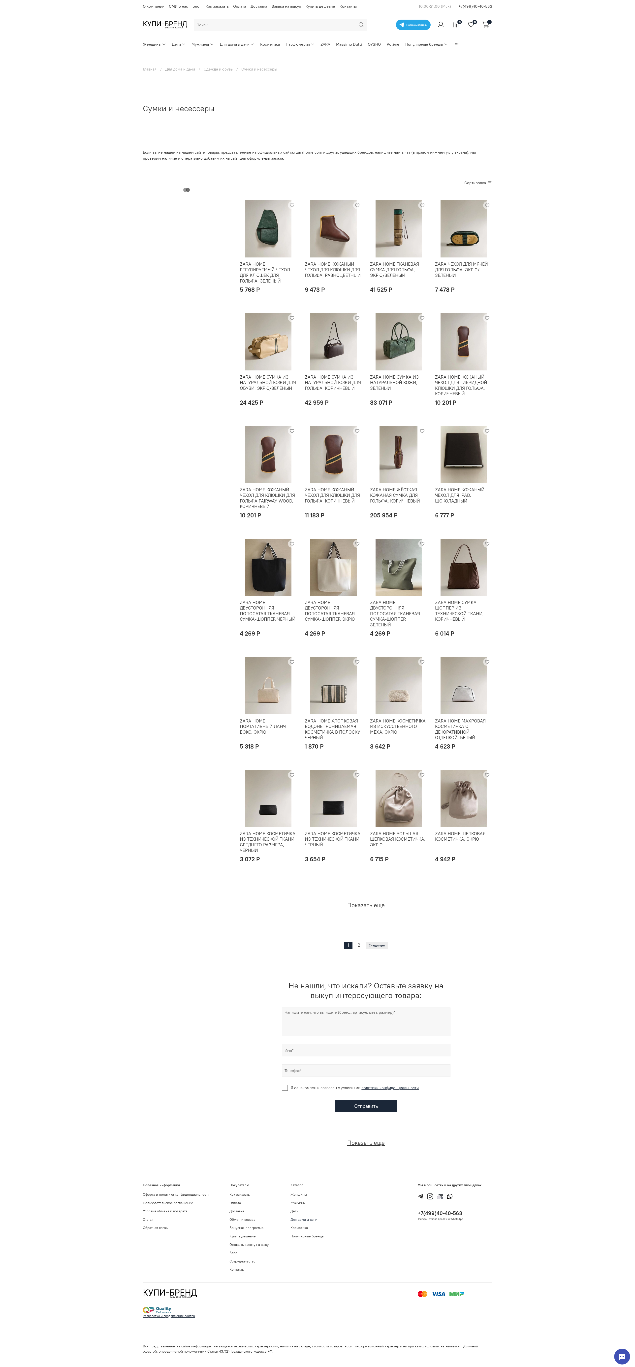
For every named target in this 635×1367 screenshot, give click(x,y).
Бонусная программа (246, 1227)
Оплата (239, 6)
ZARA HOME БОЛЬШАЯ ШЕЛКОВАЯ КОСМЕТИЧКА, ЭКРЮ (397, 839)
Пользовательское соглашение (168, 1203)
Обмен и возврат (243, 1219)
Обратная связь (155, 1227)
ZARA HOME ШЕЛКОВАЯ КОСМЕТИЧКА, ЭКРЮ (460, 836)
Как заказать (217, 6)
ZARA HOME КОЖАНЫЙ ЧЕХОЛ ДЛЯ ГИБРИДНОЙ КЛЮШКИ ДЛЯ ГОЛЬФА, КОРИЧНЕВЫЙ (461, 385)
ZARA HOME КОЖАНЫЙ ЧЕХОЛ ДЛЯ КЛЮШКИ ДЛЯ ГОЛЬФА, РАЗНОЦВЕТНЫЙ (333, 269)
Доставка (259, 6)
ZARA (325, 44)
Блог (196, 6)
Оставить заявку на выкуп (250, 1244)
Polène (393, 44)
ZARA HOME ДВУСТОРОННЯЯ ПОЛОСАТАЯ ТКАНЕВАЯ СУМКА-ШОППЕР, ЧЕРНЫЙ (267, 611)
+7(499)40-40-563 (475, 6)
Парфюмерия (298, 44)
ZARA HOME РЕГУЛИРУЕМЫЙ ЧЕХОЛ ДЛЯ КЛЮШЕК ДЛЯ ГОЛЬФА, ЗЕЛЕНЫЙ (265, 272)
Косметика (270, 44)
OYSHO (374, 44)
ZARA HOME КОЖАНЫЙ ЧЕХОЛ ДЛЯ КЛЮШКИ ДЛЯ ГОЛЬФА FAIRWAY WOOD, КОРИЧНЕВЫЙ (267, 498)
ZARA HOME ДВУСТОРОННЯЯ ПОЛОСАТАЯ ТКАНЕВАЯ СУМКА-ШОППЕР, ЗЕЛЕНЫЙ (395, 614)
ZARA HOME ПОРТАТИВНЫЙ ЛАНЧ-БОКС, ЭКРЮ (263, 726)
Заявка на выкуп (286, 6)
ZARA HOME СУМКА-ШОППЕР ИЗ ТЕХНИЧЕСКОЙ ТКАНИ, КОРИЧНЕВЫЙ (459, 611)
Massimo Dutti (349, 44)
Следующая (377, 945)
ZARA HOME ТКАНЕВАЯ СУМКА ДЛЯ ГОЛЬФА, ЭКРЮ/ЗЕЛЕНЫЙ (394, 269)
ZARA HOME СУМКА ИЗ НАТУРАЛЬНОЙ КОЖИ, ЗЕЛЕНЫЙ (394, 382)
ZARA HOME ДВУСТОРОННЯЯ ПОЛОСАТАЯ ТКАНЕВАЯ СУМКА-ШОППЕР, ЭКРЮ (330, 611)
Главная (150, 69)
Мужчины (200, 44)
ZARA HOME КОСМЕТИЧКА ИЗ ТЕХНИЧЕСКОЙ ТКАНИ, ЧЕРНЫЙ (333, 839)
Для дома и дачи (235, 44)
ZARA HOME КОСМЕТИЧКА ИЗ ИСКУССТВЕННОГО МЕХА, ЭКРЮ (398, 726)
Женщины (152, 44)
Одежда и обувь (218, 69)
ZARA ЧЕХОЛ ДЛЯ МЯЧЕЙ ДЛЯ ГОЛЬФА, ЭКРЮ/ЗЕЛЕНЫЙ (461, 269)
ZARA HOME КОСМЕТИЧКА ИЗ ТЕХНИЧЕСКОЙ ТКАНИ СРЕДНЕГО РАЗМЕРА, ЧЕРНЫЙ (267, 842)
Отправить (366, 1106)
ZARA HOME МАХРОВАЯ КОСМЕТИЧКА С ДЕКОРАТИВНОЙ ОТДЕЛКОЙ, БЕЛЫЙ (460, 729)
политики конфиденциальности (390, 1087)
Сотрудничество (242, 1261)
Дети (176, 44)
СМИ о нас (178, 6)
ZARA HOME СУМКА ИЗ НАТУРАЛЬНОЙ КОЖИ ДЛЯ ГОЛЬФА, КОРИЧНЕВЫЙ (333, 382)
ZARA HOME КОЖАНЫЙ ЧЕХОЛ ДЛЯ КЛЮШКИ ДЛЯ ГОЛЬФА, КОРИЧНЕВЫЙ (332, 495)
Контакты (348, 6)
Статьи (148, 1219)
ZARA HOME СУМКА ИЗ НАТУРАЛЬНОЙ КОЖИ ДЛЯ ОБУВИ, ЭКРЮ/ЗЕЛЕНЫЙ (268, 382)
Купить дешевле (320, 6)
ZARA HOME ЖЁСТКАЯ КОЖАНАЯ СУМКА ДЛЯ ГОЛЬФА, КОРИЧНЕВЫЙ (395, 495)
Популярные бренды (424, 44)
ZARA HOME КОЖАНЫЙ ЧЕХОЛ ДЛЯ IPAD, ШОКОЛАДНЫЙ (459, 495)
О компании (153, 6)
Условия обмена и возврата (165, 1211)
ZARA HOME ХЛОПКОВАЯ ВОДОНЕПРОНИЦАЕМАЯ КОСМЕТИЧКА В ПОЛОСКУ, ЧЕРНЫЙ (333, 729)
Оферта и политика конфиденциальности (176, 1194)
